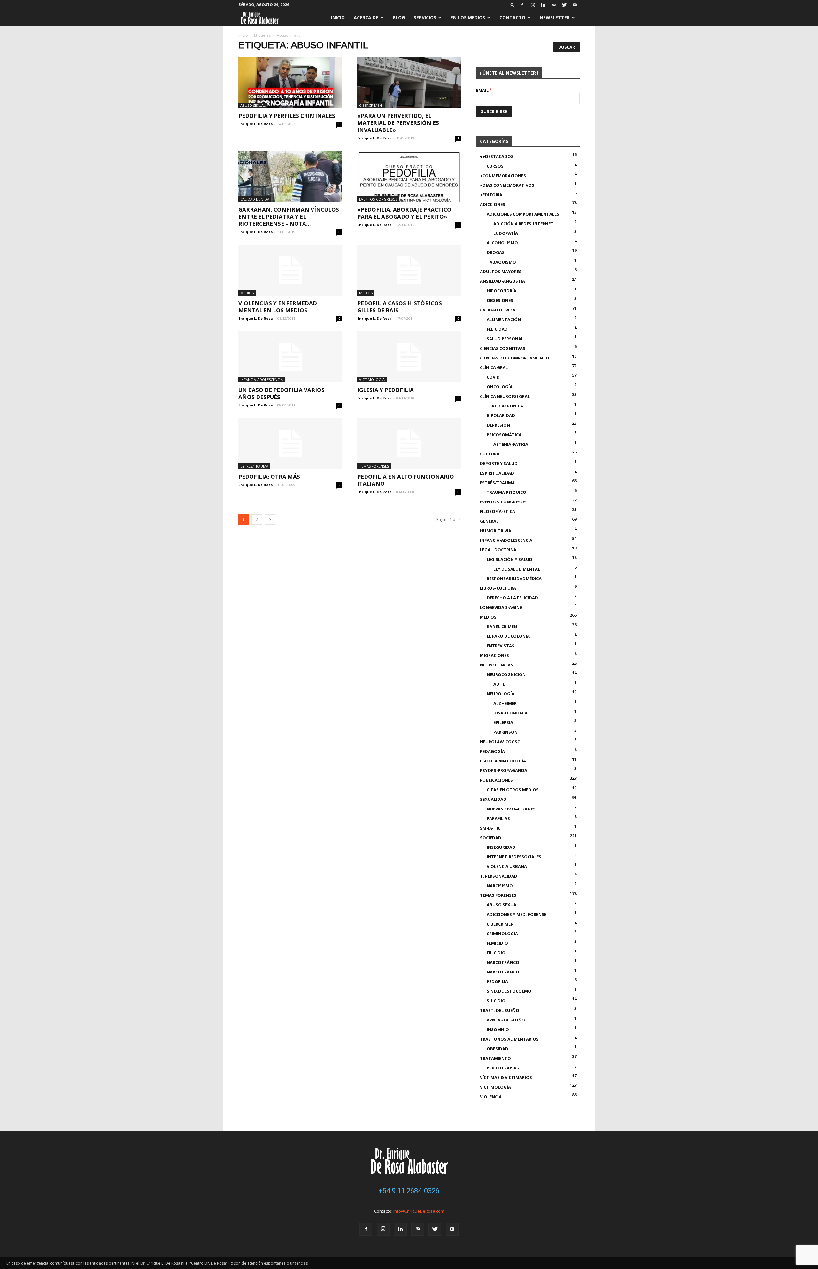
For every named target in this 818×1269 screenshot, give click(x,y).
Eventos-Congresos (378, 199)
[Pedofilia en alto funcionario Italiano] (409, 443)
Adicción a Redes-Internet (523, 223)
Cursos (495, 166)
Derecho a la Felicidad (512, 598)
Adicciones (492, 204)
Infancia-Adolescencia (261, 379)
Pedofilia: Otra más (269, 476)
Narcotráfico (503, 962)
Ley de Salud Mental (516, 569)
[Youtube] (575, 5)
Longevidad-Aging (501, 607)
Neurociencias (496, 665)
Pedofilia (497, 981)
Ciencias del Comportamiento (514, 358)
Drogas (496, 252)
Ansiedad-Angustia (502, 281)
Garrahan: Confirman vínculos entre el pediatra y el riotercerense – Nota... (288, 216)
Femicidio (497, 943)
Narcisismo (500, 885)
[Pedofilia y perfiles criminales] (290, 82)
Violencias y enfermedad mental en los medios (277, 307)
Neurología (500, 694)
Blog (399, 17)
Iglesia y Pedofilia (385, 390)
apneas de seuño (506, 1020)
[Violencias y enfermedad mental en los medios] (290, 270)
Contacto (512, 17)
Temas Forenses (374, 466)
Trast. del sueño (499, 1010)
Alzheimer (505, 703)
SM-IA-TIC (490, 828)
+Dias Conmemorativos (507, 185)
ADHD (499, 684)
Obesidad (497, 1049)
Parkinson (505, 732)
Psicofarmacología (503, 761)
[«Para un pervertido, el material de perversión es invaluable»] (409, 82)
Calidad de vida (254, 199)
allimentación (504, 319)
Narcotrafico (503, 972)
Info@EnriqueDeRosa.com (418, 1211)
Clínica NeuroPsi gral (505, 396)
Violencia (491, 1097)
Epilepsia (503, 722)
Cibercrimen (370, 105)
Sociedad (490, 837)
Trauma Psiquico (506, 492)
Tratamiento (495, 1058)
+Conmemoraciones (503, 175)
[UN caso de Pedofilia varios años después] (290, 356)
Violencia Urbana (507, 866)
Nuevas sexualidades (511, 809)
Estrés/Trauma (254, 466)
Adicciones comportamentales (523, 214)
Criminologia (502, 933)
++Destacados (496, 156)
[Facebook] (522, 5)
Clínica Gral (494, 367)
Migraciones (494, 655)
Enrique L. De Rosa (255, 124)
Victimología (372, 379)
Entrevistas (500, 646)
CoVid (493, 377)
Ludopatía (505, 233)
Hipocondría (501, 291)
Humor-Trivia (495, 530)
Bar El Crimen (502, 626)
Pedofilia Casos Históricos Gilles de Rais (399, 307)
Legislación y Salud (509, 559)
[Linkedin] (543, 5)
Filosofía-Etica (497, 511)
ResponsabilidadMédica (514, 578)
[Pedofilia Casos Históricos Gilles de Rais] (409, 270)
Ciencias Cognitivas (502, 348)
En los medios (468, 17)
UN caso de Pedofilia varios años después (281, 393)
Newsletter (555, 17)
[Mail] (554, 5)
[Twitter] (564, 5)
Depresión (498, 425)
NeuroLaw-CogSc (500, 742)
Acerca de (366, 17)
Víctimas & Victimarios (506, 1077)
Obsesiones (500, 300)
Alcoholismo (502, 243)
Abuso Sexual (253, 105)
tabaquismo (501, 262)
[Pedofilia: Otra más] (290, 443)
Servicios (425, 17)
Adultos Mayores (500, 271)
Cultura (489, 454)
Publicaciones (496, 780)
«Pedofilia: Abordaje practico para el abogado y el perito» (404, 213)
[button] (512, 4)
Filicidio (496, 953)
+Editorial (492, 195)
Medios (247, 292)
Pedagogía (492, 751)
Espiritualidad (497, 473)
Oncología (500, 387)
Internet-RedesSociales (514, 857)
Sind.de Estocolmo (509, 991)
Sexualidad (493, 799)
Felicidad (497, 329)
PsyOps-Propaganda (503, 770)
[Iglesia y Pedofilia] (409, 356)
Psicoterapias (503, 1068)
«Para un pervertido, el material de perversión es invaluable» (398, 123)
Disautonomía (510, 713)
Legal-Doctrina (498, 550)
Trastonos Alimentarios (509, 1039)
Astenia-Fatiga (510, 444)
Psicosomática (504, 434)
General (489, 521)
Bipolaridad (501, 415)
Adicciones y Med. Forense (516, 914)
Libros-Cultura (498, 588)
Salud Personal (505, 339)
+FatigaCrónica (505, 406)
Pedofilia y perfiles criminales (286, 116)
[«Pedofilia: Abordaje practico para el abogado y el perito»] (409, 176)
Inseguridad (501, 847)
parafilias (498, 818)
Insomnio (498, 1029)
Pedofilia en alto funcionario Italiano (405, 480)
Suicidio (496, 1001)
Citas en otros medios (513, 789)
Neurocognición (506, 674)
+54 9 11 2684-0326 (409, 1191)
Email (484, 90)
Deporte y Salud (499, 463)
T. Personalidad (498, 876)
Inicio (338, 17)
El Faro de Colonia (508, 636)
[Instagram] (532, 5)
